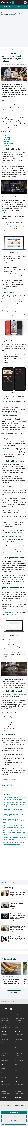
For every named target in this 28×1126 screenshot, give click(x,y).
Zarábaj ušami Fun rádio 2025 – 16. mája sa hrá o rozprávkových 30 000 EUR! (14, 821)
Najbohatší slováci (5, 1051)
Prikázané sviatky (5, 1022)
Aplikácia (7, 137)
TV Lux (3, 1075)
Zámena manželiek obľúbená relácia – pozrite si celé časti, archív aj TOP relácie (14, 832)
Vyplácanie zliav (9, 143)
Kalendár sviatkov (5, 1020)
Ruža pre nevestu (5, 1093)
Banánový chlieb (18, 1089)
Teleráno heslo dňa (19, 1018)
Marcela (22, 64)
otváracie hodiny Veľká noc (9, 579)
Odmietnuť (14, 1116)
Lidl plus (20, 122)
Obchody (7, 49)
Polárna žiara (4, 1060)
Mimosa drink (18, 1091)
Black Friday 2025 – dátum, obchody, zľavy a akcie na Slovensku (17, 938)
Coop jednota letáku (17, 532)
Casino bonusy (4, 1039)
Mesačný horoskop (5, 1025)
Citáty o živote (4, 1053)
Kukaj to (3, 1068)
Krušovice (17, 1025)
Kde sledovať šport (19, 1051)
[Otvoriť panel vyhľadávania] (22, 2)
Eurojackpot (4, 1036)
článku (7, 288)
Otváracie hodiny (19, 1034)
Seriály (16, 1070)
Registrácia (7, 135)
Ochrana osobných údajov (20, 1124)
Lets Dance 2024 (5, 1089)
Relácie (16, 1072)
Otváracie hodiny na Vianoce (9, 612)
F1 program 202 (18, 1053)
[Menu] (25, 2)
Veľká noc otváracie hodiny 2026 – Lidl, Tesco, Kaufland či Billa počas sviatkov (18, 893)
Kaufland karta (18, 1043)
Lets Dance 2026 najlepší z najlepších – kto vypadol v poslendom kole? (14, 798)
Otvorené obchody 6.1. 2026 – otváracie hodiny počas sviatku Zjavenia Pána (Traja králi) (17, 916)
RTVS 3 (16, 1075)
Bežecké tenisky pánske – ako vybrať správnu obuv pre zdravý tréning (11, 981)
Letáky (16, 1036)
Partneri (6, 145)
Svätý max (3, 1091)
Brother (5, 1072)
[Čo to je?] (8, 2)
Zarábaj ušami (18, 1022)
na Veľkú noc (13, 614)
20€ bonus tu (20, 7)
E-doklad (7, 139)
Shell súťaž (17, 1027)
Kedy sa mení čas (5, 1027)
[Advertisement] (14, 32)
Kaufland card (5, 124)
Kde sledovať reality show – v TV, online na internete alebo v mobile (13, 826)
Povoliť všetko (14, 1112)
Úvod (2, 49)
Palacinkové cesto (19, 1093)
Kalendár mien (4, 1018)
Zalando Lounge (18, 1039)
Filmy (16, 1068)
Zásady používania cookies (8, 1124)
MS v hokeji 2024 (19, 1060)
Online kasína (4, 1041)
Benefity (6, 141)
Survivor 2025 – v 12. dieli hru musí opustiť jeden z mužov (13, 815)
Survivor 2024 (4, 1086)
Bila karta (17, 1041)
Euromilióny (4, 1034)
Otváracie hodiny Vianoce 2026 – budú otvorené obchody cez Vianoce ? (18, 927)
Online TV (17, 1077)
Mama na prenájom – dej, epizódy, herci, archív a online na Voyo (13, 843)
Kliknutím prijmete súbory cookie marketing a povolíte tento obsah (14, 186)
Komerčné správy (8, 976)
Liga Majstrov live (19, 1055)
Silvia (23, 13)
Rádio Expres (18, 1020)
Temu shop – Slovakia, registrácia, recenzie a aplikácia (17, 904)
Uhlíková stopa (4, 1055)
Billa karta (5, 168)
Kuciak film (4, 1077)
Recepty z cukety (19, 1084)
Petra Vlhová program (20, 1057)
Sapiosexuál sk (5, 1057)
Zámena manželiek (6, 1084)
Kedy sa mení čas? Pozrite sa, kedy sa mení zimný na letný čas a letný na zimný (14, 804)
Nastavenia (14, 1120)
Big (2, 1072)
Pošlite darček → (13, 14)
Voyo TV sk (4, 1070)
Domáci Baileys (18, 1086)
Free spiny (3, 1043)
